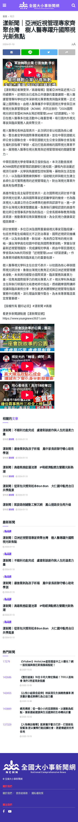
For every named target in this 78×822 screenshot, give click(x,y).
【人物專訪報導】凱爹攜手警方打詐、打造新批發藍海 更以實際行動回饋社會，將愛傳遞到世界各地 (47, 728)
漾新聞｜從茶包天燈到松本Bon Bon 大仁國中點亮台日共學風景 (38, 488)
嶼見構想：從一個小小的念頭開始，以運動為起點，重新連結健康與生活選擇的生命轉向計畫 (46, 710)
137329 (7, 725)
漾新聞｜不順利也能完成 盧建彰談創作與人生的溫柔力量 (38, 432)
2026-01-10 (8, 44)
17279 (6, 662)
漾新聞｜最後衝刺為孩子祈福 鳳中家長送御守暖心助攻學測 (38, 451)
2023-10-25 (27, 670)
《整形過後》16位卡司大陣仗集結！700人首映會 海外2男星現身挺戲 (46, 679)
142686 (7, 677)
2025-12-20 (27, 717)
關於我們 (7, 793)
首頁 (5, 16)
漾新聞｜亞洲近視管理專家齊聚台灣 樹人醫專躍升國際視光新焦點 (38, 540)
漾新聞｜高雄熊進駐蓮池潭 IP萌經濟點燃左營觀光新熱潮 (38, 469)
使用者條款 (22, 793)
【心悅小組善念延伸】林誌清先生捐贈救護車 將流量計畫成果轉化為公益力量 (47, 694)
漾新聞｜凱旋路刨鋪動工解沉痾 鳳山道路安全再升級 (37, 505)
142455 (7, 693)
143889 (7, 709)
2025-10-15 (27, 736)
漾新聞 (11, 439)
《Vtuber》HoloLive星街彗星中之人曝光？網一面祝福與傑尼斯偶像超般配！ (46, 663)
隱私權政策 (37, 793)
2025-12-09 (27, 685)
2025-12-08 (27, 701)
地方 (12, 16)
